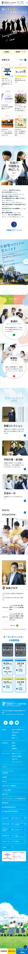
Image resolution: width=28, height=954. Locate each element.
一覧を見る (21, 59)
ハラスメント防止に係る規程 (19, 824)
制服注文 (17, 841)
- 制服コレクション (16, 753)
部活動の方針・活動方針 (6, 829)
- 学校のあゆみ (15, 732)
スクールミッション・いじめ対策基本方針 (14, 798)
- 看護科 (13, 745)
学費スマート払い (6, 841)
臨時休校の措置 (6, 824)
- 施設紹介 (14, 735)
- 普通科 (13, 743)
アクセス (4, 767)
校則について (18, 818)
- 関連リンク (14, 738)
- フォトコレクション (16, 762)
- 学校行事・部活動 (16, 756)
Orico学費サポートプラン (19, 835)
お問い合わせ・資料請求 (9, 786)
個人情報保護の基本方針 (9, 807)
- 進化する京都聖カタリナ (18, 729)
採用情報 (4, 847)
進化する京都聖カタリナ (12, 264)
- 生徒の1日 (14, 759)
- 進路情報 (14, 748)
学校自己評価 (5, 818)
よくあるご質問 (6, 790)
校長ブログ (5, 794)
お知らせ (4, 781)
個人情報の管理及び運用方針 (10, 811)
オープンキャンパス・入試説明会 (8, 772)
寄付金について (18, 829)
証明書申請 (5, 803)
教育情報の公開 (6, 835)
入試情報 (4, 777)
